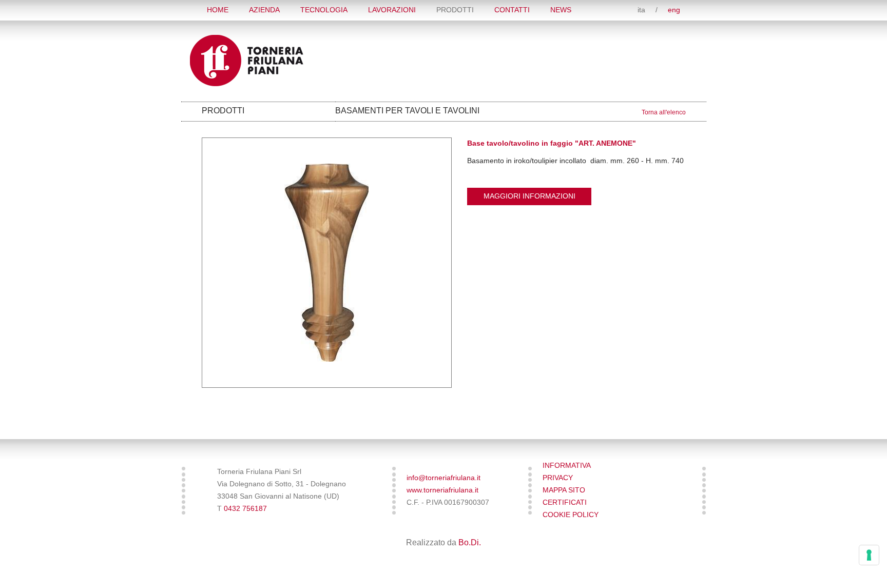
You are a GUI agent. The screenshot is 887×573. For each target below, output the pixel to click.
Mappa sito (564, 490)
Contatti (512, 10)
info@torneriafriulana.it (443, 478)
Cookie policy (571, 515)
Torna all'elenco (664, 112)
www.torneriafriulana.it (442, 490)
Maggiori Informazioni (529, 196)
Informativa (567, 465)
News (560, 10)
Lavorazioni (392, 10)
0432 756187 (245, 508)
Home (217, 10)
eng (674, 10)
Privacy (558, 478)
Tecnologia (324, 10)
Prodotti (455, 10)
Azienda (264, 10)
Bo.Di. (469, 542)
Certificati (565, 502)
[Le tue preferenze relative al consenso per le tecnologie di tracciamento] (869, 555)
